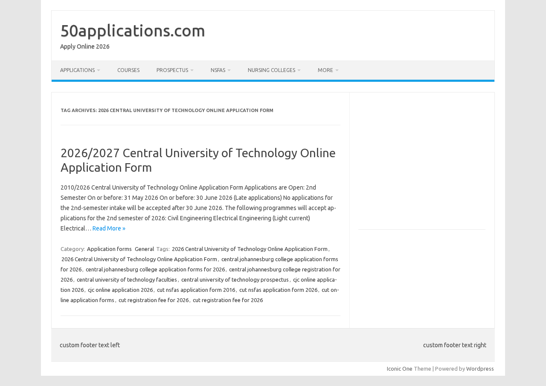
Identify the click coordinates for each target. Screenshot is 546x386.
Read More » (109, 228)
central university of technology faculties (127, 279)
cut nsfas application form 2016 (196, 290)
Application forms (109, 249)
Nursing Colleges (271, 70)
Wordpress (480, 369)
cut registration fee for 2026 (154, 300)
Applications (77, 70)
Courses (128, 70)
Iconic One (399, 369)
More (325, 70)
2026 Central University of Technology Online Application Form (250, 249)
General (144, 249)
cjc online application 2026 (120, 290)
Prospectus (172, 70)
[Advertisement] (430, 164)
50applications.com (132, 30)
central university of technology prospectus (235, 279)
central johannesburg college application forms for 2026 (155, 269)
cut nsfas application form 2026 (278, 290)
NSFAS (218, 70)
